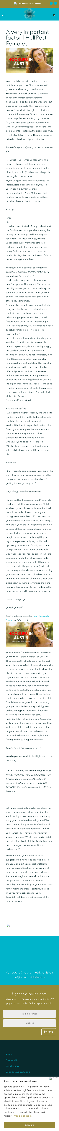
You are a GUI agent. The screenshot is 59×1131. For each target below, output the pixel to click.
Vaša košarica (13, 1066)
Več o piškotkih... (23, 1116)
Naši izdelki (11, 1060)
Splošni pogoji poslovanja (18, 1072)
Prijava (48, 1031)
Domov (9, 1054)
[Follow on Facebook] (51, 3)
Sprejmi (29, 1125)
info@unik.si (38, 977)
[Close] (53, 1079)
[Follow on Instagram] (55, 3)
